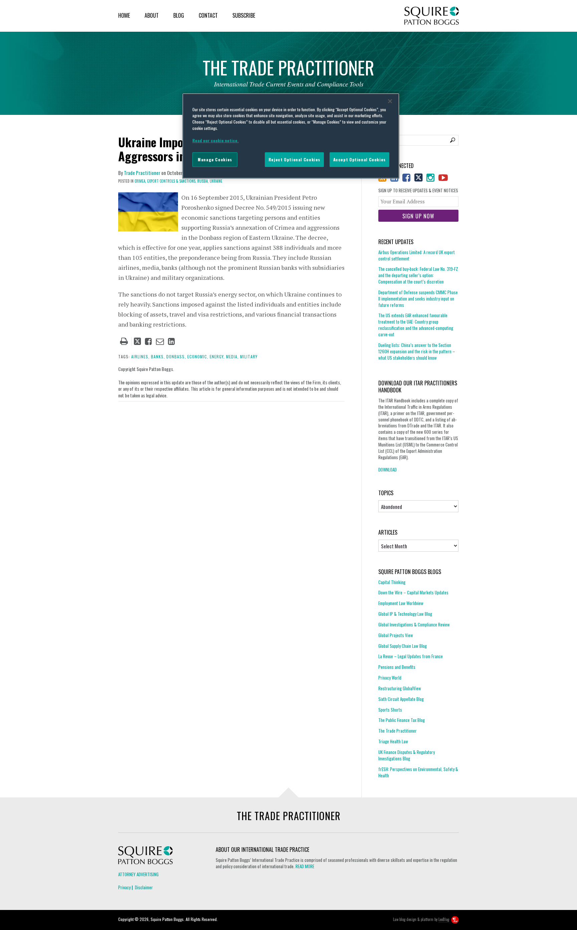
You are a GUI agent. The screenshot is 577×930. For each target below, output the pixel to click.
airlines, (140, 356)
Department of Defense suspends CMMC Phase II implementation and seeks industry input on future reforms (418, 298)
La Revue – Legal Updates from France (410, 656)
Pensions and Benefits (396, 667)
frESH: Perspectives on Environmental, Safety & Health (418, 772)
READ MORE (305, 866)
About (152, 15)
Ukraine (216, 181)
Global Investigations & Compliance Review (414, 624)
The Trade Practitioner (397, 730)
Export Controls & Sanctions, (171, 181)
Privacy (124, 887)
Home (124, 15)
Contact (208, 15)
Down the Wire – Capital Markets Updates (413, 592)
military (248, 356)
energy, (217, 356)
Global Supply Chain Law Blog (402, 645)
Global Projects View (395, 635)
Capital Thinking (391, 582)
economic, (197, 356)
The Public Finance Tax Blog (401, 720)
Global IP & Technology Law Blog (405, 613)
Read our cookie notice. (215, 140)
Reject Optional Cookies (294, 159)
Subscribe (243, 15)
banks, (158, 356)
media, (232, 356)
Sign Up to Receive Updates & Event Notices (418, 190)
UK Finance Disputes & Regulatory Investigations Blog (406, 755)
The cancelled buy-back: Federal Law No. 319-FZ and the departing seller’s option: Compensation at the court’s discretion (418, 275)
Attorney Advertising (138, 874)
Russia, (203, 181)
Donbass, (176, 356)
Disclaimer (144, 887)
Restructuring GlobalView (399, 688)
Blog (178, 15)
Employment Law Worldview (400, 603)
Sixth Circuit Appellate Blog (401, 699)
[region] (290, 136)
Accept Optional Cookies (359, 159)
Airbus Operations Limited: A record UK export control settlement (416, 255)
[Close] (390, 101)
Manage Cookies (215, 159)
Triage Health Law (393, 741)
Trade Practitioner (142, 172)
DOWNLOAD (387, 469)
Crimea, (140, 181)
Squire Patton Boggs (431, 16)
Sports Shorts (390, 709)
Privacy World (389, 677)
